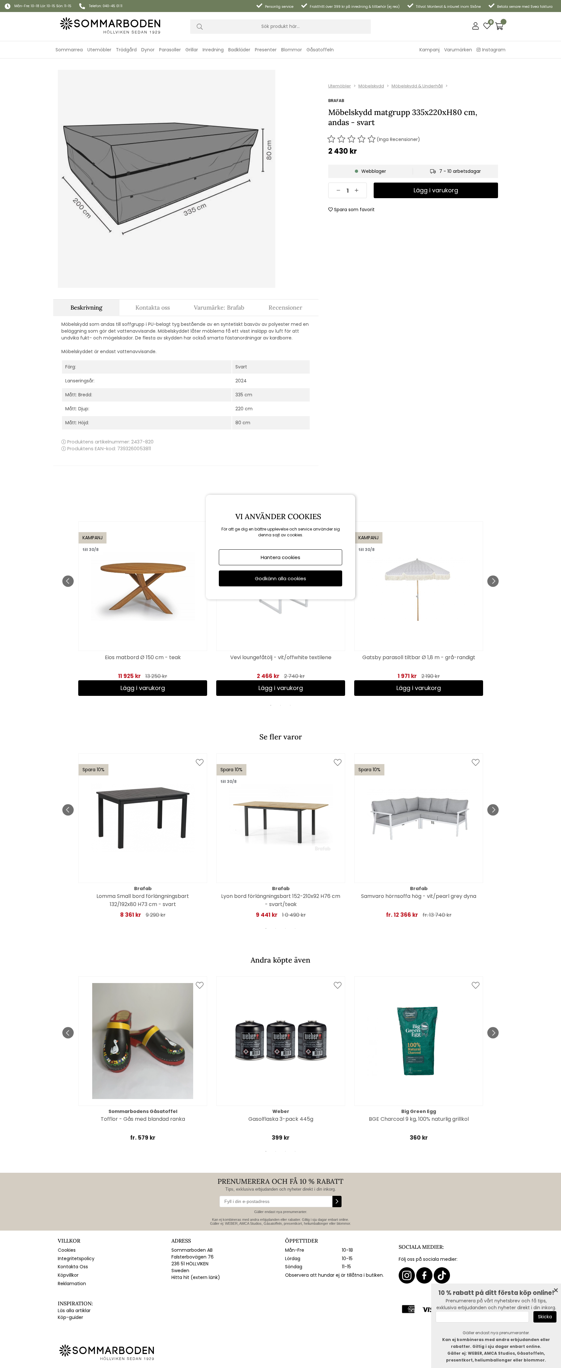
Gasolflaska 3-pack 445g (280, 1119)
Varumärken (458, 49)
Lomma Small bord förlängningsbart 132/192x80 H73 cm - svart (142, 900)
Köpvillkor (68, 1275)
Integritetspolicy (76, 1258)
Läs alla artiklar (74, 1310)
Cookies (67, 1250)
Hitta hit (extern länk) (195, 1277)
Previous (68, 581)
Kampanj (429, 49)
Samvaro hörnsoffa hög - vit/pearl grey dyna (418, 896)
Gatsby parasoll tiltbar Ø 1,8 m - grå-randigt (418, 657)
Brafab (336, 100)
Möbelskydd (371, 86)
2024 (241, 380)
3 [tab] (290, 705)
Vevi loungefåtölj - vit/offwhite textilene (280, 657)
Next (493, 581)
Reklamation (72, 1283)
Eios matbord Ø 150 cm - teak (143, 657)
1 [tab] (271, 705)
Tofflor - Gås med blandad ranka (143, 1119)
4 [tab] (295, 928)
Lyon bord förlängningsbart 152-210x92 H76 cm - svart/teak (280, 900)
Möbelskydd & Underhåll (417, 86)
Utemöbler (339, 86)
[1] (166, 179)
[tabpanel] (143, 608)
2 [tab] (280, 705)
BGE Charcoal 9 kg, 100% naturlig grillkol (419, 1119)
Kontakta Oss (73, 1266)
